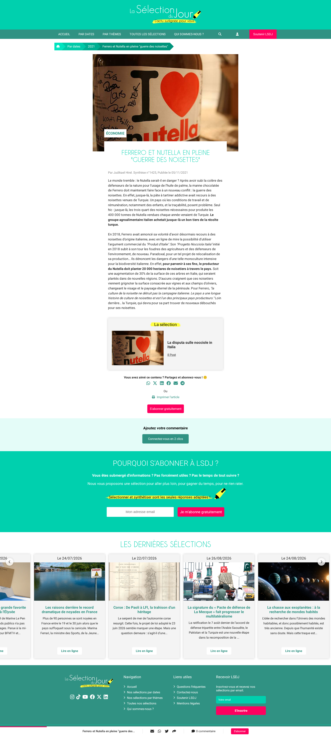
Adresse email (141, 366)
